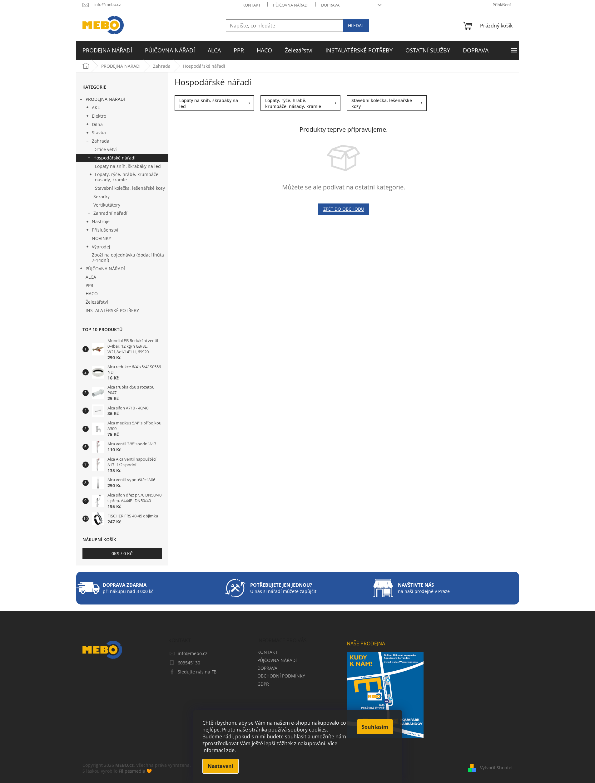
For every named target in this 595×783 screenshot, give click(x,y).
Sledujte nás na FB (197, 672)
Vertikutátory (106, 205)
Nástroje (101, 221)
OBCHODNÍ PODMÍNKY (281, 676)
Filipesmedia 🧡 (135, 771)
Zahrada (100, 141)
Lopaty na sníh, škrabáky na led (128, 166)
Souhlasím (375, 726)
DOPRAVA (330, 5)
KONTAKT (251, 5)
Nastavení (220, 766)
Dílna (97, 124)
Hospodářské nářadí (114, 158)
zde (230, 750)
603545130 (189, 663)
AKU (96, 107)
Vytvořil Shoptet (496, 768)
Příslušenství (105, 230)
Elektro (99, 116)
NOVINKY (101, 238)
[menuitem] (107, 50)
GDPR (263, 684)
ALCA (91, 277)
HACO (92, 293)
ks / (122, 553)
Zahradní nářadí (110, 213)
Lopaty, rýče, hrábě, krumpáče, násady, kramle (127, 177)
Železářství (97, 302)
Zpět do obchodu (343, 209)
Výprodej (101, 247)
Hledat (356, 25)
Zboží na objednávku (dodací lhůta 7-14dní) (128, 257)
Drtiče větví (105, 149)
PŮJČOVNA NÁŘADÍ (291, 5)
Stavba (99, 132)
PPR (89, 285)
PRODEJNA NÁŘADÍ (105, 99)
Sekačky (101, 196)
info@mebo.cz (192, 653)
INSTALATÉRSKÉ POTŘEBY (112, 310)
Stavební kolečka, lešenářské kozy (130, 188)
